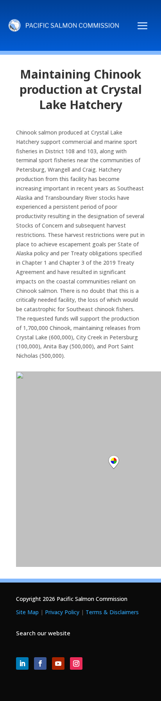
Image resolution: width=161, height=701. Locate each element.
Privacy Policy (62, 612)
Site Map (27, 612)
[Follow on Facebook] (40, 663)
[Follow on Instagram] (76, 663)
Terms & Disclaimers (112, 612)
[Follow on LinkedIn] (22, 663)
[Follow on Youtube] (58, 663)
